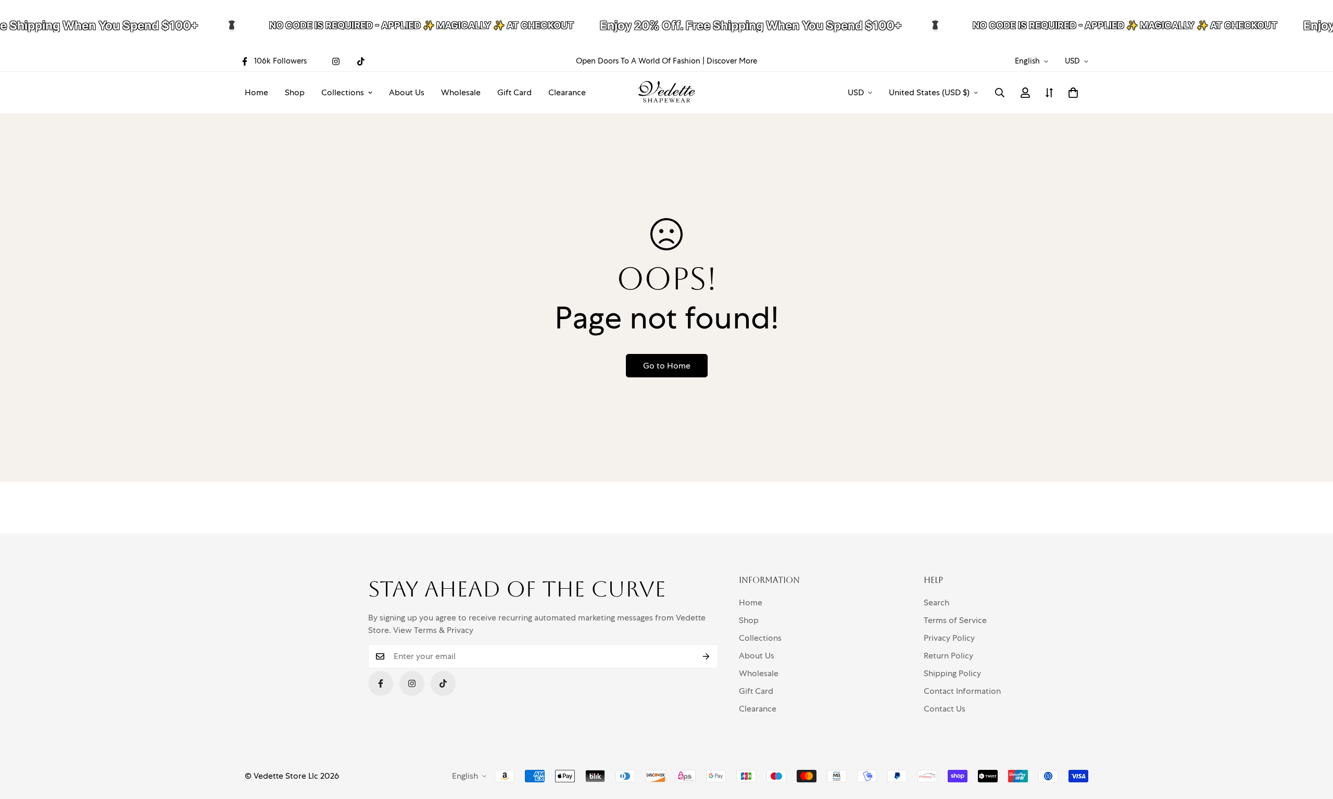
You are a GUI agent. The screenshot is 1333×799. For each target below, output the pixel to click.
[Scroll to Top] (1313, 742)
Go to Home (666, 365)
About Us (406, 92)
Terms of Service (955, 620)
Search (936, 602)
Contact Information (962, 691)
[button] (1073, 93)
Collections (342, 92)
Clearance (567, 92)
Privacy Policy (949, 637)
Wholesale (461, 92)
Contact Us (944, 708)
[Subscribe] (706, 656)
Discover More (732, 61)
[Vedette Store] (666, 92)
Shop (295, 92)
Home (256, 92)
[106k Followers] (380, 683)
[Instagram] (335, 61)
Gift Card (514, 92)
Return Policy (948, 655)
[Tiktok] (360, 61)
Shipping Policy (952, 673)
